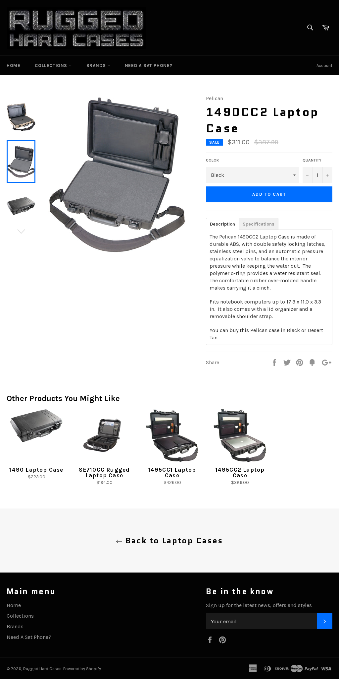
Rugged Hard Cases (42, 668)
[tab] (222, 224)
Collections (52, 65)
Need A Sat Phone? (148, 65)
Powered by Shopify (82, 668)
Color (212, 160)
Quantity (312, 160)
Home (13, 65)
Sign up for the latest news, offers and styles (259, 605)
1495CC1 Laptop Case (172, 472)
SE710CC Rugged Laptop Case (104, 472)
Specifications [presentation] (258, 224)
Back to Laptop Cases (172, 540)
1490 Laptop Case (36, 469)
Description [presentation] (222, 224)
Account (324, 65)
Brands (96, 65)
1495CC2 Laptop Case (240, 472)
